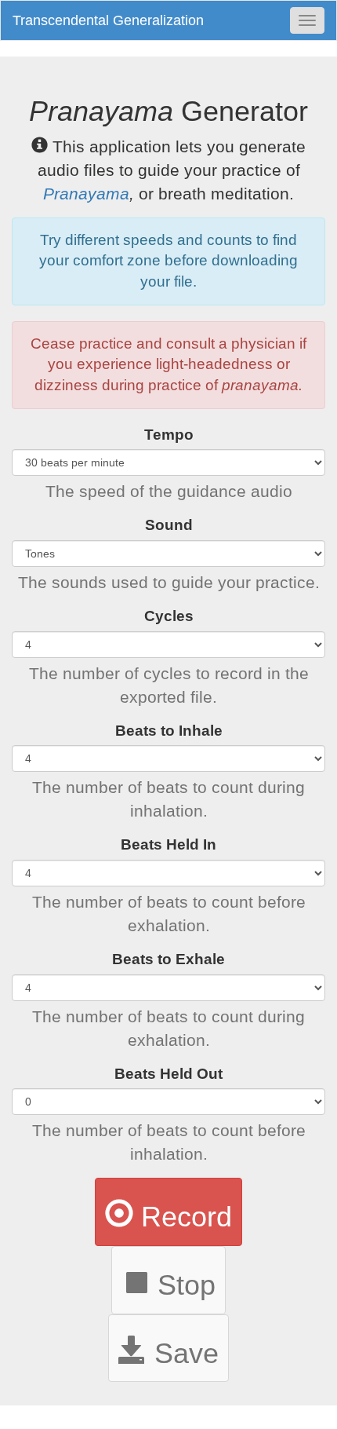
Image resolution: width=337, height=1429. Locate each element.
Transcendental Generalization (108, 20)
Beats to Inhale (169, 730)
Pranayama (86, 194)
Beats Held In (168, 844)
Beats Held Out (168, 1073)
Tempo (169, 434)
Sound (169, 525)
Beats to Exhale (168, 959)
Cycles (169, 616)
